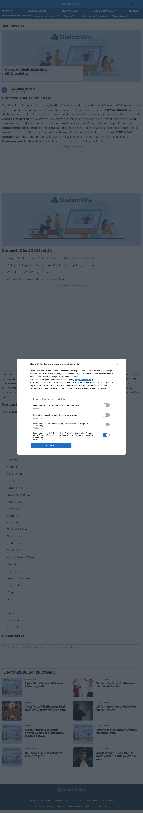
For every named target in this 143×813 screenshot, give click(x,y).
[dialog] (71, 406)
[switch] (106, 405)
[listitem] (71, 399)
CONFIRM (51, 445)
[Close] (119, 364)
